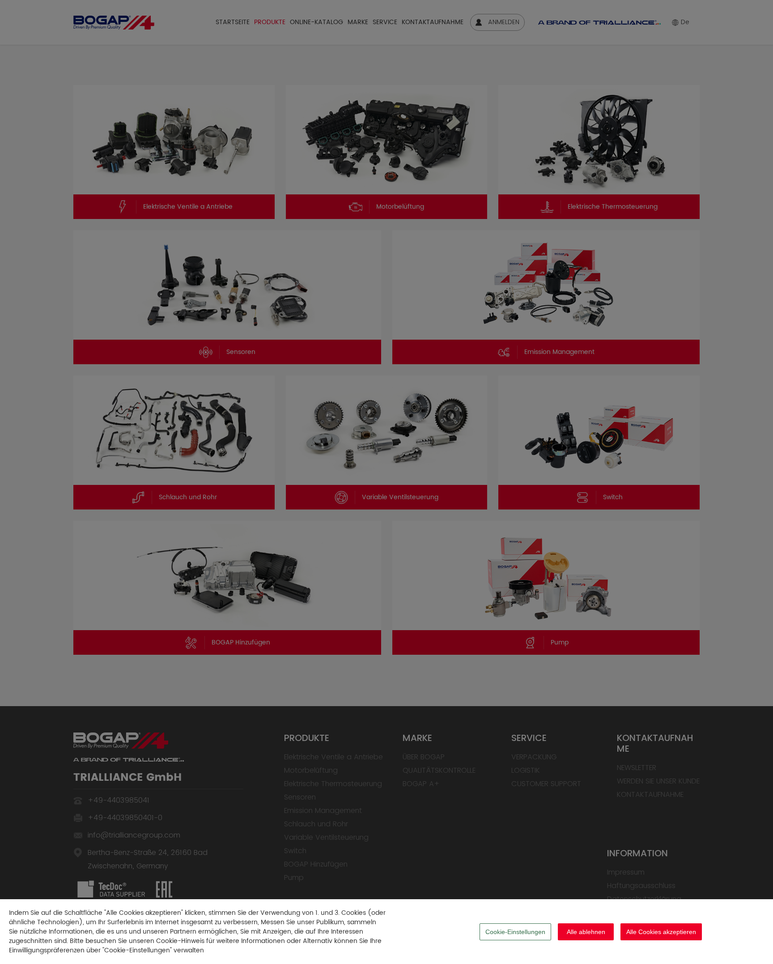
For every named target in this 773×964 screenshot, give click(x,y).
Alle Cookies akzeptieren (661, 931)
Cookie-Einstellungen (515, 931)
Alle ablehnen (586, 931)
